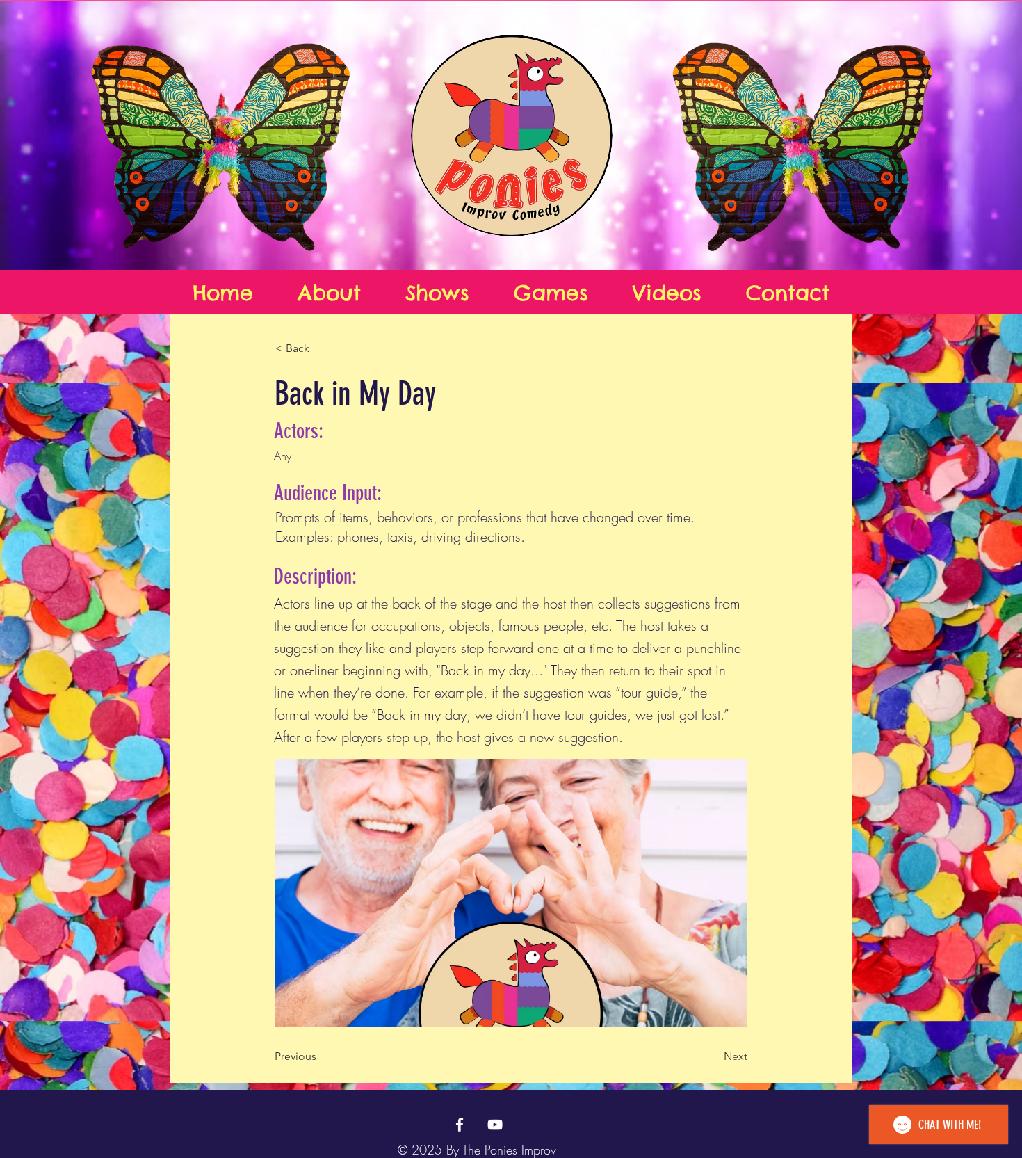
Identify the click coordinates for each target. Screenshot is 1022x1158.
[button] (321, 348)
